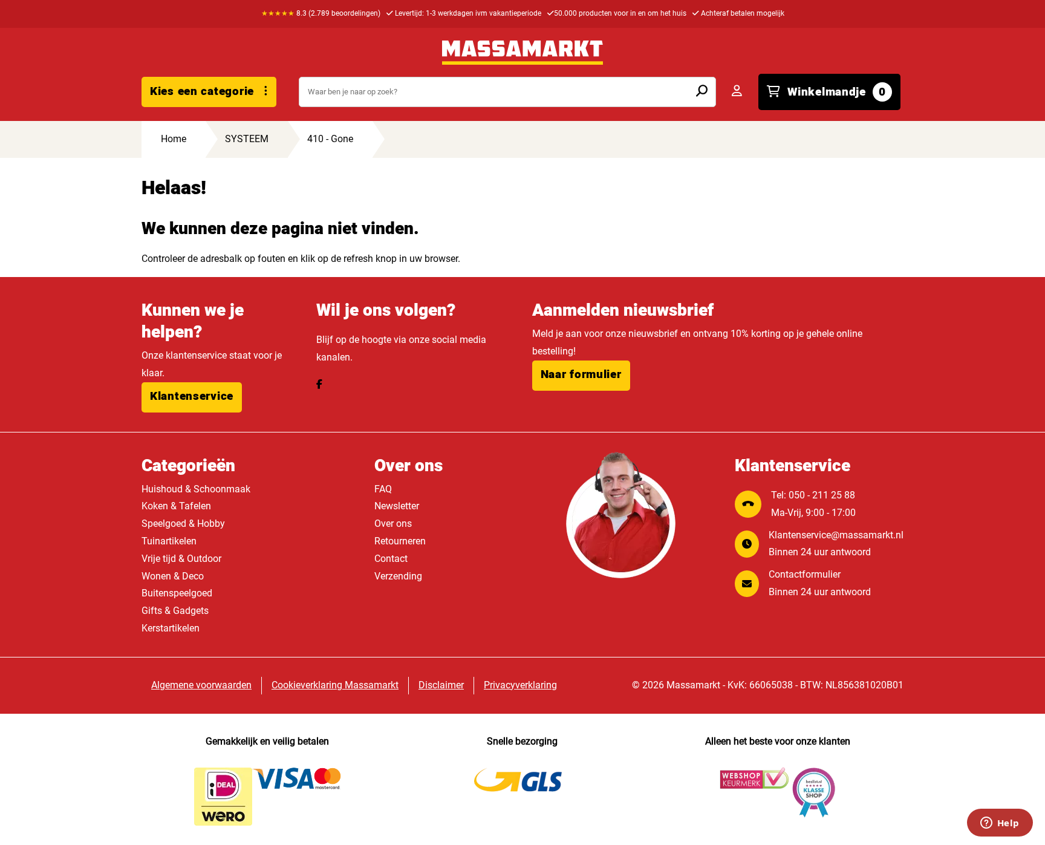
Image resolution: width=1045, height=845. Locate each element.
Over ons (393, 523)
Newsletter (396, 506)
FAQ (383, 489)
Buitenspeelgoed (177, 593)
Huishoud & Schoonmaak (196, 489)
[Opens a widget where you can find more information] (999, 824)
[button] (192, 397)
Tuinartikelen (169, 541)
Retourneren (400, 541)
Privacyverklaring (520, 685)
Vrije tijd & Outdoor (181, 558)
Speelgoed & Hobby (183, 523)
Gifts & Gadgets (175, 610)
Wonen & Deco (173, 576)
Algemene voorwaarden (201, 685)
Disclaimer (441, 685)
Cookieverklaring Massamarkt (335, 685)
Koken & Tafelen (176, 506)
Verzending (398, 576)
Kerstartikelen (171, 628)
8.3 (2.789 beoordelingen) (320, 13)
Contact (391, 558)
